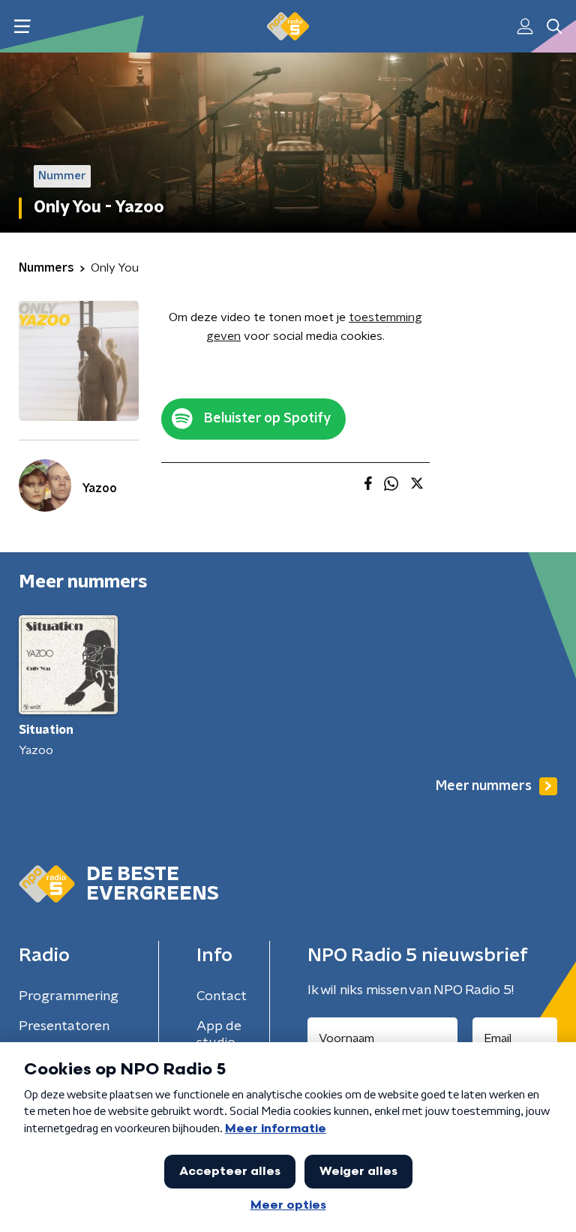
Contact (221, 996)
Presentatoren (64, 1026)
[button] (22, 27)
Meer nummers (484, 786)
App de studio (219, 1035)
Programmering (68, 996)
